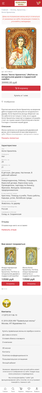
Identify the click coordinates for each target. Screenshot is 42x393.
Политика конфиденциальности (15, 355)
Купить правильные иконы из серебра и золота (21, 331)
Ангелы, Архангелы (18, 10)
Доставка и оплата (9, 335)
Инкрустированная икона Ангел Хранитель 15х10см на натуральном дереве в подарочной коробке (10, 271)
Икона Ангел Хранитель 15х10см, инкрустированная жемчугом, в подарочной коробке (31, 271)
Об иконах (6, 348)
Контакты (6, 352)
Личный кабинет (9, 363)
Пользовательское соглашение (14, 359)
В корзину (10, 284)
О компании (7, 342)
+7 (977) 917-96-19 (9, 315)
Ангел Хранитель (8, 12)
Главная (5, 10)
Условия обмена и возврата (13, 338)
